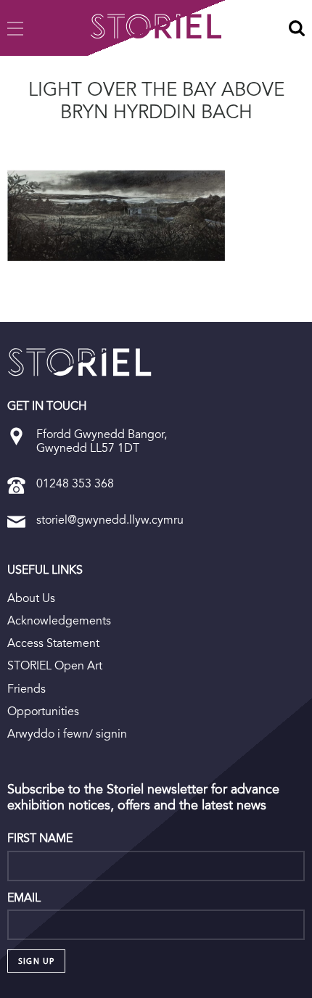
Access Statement (53, 643)
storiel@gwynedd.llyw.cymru (110, 519)
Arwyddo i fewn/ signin (67, 734)
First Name (40, 838)
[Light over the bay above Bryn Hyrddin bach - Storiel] (79, 361)
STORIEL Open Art (54, 665)
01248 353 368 (75, 483)
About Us (31, 598)
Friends (26, 689)
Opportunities (43, 711)
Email (24, 898)
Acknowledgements (59, 620)
